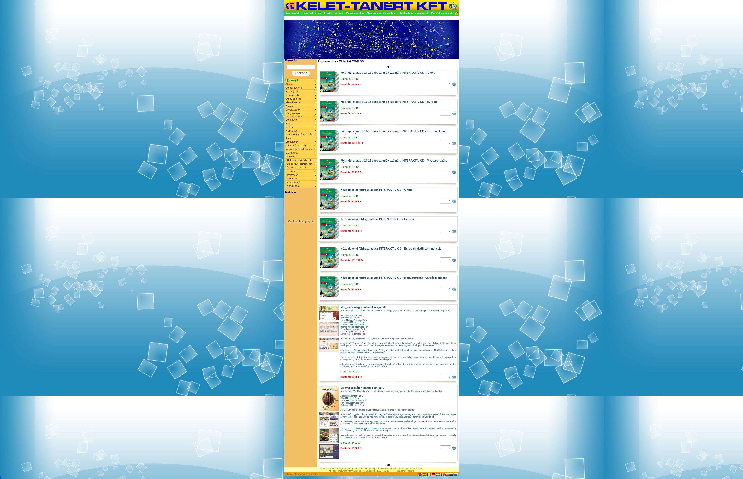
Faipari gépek (292, 186)
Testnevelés (291, 175)
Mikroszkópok (292, 109)
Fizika (288, 123)
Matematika (291, 153)
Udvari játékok (292, 182)
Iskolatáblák (291, 142)
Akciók (289, 84)
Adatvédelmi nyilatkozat (413, 13)
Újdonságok (292, 80)
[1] (387, 66)
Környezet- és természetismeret (294, 115)
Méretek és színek (441, 13)
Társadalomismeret (295, 167)
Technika (290, 171)
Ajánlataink (292, 13)
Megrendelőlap (355, 13)
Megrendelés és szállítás (381, 13)
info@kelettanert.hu (308, 474)
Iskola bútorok (292, 102)
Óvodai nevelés (293, 87)
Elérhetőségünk (333, 13)
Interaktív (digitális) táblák (298, 134)
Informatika (291, 131)
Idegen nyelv (292, 95)
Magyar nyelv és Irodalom (298, 149)
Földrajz (289, 127)
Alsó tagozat (291, 91)
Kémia (288, 138)
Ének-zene (291, 119)
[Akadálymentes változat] (457, 14)
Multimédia (291, 156)
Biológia (289, 106)
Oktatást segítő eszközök (298, 160)
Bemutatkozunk (311, 13)
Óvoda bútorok (293, 98)
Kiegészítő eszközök (296, 145)
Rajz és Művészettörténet (298, 164)
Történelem (291, 178)
